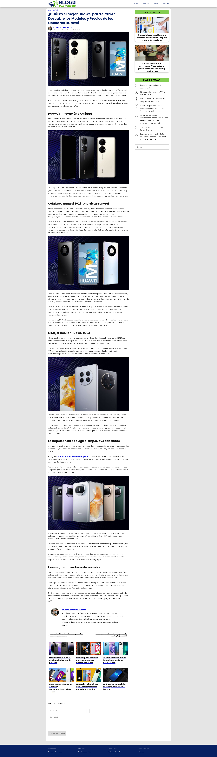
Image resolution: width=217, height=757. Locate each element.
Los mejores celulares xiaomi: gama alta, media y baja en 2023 (111, 635)
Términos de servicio (84, 752)
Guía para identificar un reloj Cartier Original (151, 128)
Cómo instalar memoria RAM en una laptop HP (153, 93)
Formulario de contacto (55, 752)
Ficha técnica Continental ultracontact (150, 86)
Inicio (136, 4)
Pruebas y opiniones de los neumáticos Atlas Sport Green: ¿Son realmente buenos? (152, 108)
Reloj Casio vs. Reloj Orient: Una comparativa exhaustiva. (152, 99)
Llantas (155, 4)
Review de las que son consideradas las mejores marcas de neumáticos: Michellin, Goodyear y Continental (154, 119)
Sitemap (141, 752)
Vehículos (145, 4)
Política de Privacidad (114, 752)
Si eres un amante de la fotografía (73, 456)
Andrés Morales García (62, 27)
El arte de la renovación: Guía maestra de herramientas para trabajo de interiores (153, 136)
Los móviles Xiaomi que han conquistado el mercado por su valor (66, 635)
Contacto (165, 4)
